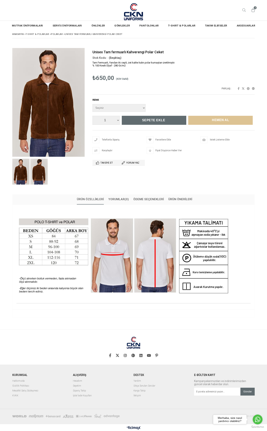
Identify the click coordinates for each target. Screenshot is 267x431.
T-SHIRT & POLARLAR (181, 25)
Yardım (137, 381)
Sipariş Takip (79, 390)
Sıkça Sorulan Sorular (144, 386)
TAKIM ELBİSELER (216, 25)
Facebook (238, 88)
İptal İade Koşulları (82, 395)
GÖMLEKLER (122, 25)
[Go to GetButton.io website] (257, 427)
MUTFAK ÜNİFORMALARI (27, 25)
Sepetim (77, 386)
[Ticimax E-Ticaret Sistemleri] (134, 428)
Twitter (243, 88)
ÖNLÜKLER (98, 25)
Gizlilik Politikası (20, 386)
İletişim (137, 395)
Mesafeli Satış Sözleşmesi (25, 390)
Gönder (247, 391)
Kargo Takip (140, 390)
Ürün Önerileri (180, 199)
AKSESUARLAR (246, 25)
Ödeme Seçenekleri (148, 199)
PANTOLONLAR (149, 25)
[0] (252, 10)
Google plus (253, 88)
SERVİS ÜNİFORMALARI (67, 25)
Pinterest (248, 88)
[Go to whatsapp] (258, 419)
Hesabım (77, 381)
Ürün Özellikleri (90, 199)
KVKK (15, 395)
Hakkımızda (18, 381)
